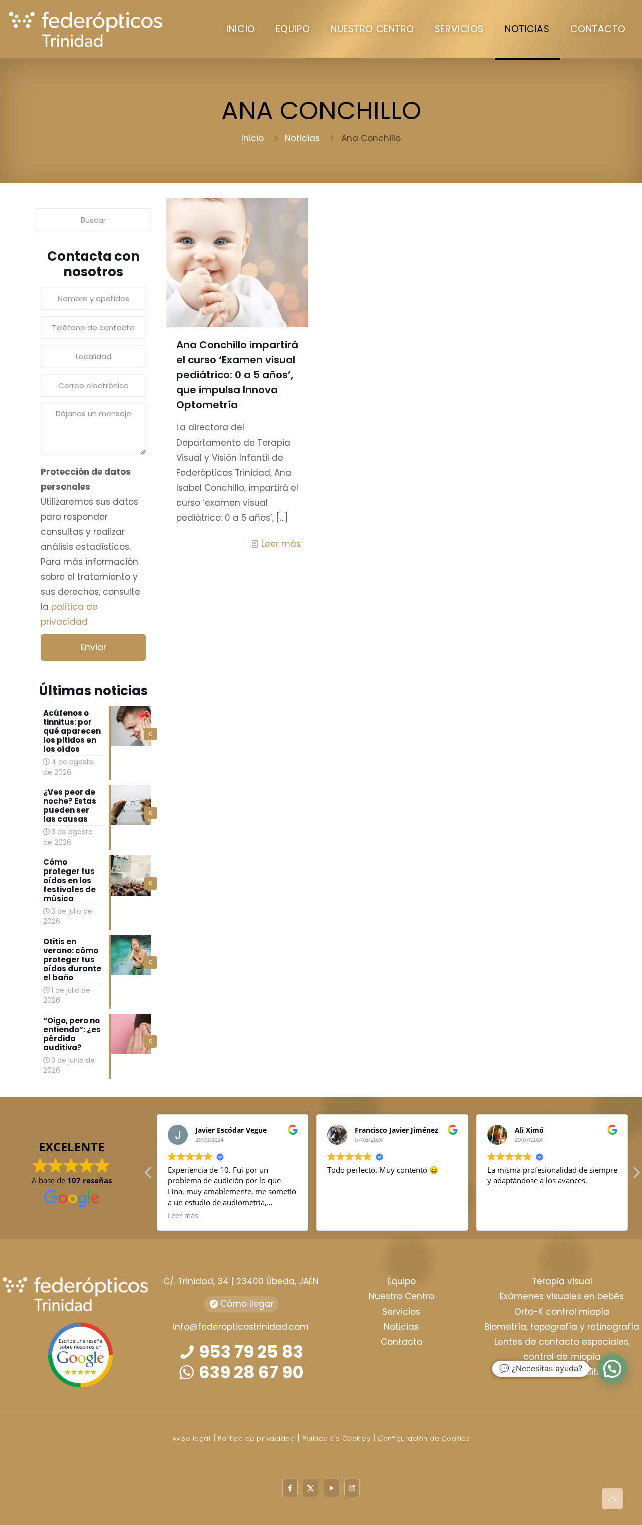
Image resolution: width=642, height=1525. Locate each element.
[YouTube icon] (331, 1488)
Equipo (401, 1281)
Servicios (401, 1311)
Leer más (281, 544)
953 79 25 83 (249, 1352)
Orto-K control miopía (561, 1311)
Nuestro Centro (401, 1296)
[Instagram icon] (352, 1488)
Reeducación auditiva (562, 1372)
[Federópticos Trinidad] (90, 29)
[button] (636, 1175)
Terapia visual (562, 1281)
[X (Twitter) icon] (310, 1488)
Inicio (252, 138)
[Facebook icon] (290, 1488)
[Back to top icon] (612, 1498)
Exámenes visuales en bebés (562, 1296)
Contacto (401, 1342)
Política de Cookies (336, 1438)
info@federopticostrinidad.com (241, 1327)
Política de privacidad (256, 1438)
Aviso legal (191, 1438)
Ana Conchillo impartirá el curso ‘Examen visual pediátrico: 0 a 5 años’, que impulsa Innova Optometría (237, 375)
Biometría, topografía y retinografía (561, 1327)
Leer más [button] (183, 1215)
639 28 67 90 (249, 1372)
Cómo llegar (246, 1304)
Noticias (302, 138)
